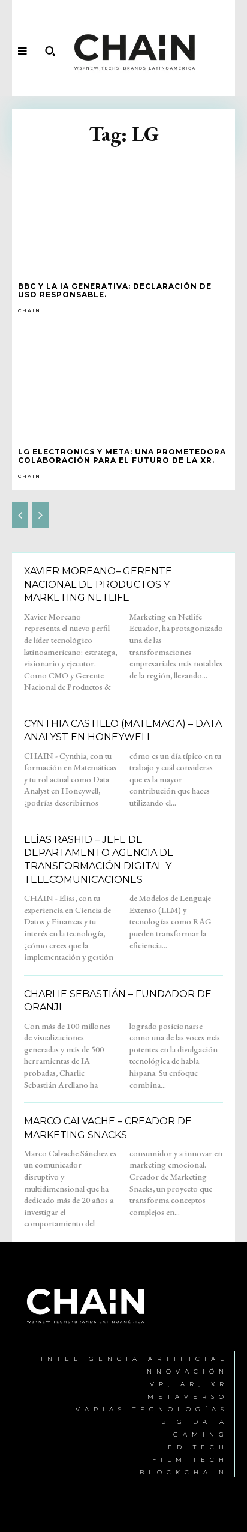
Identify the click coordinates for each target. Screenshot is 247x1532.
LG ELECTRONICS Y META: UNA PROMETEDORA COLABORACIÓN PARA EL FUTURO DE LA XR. (122, 456)
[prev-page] (20, 515)
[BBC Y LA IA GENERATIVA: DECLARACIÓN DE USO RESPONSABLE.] (123, 214)
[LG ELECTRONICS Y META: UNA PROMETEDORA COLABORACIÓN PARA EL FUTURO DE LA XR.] (123, 380)
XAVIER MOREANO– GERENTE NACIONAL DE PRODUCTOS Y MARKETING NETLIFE (98, 584)
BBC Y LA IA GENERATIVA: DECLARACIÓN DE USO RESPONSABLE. (115, 290)
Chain (29, 310)
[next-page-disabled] (40, 515)
